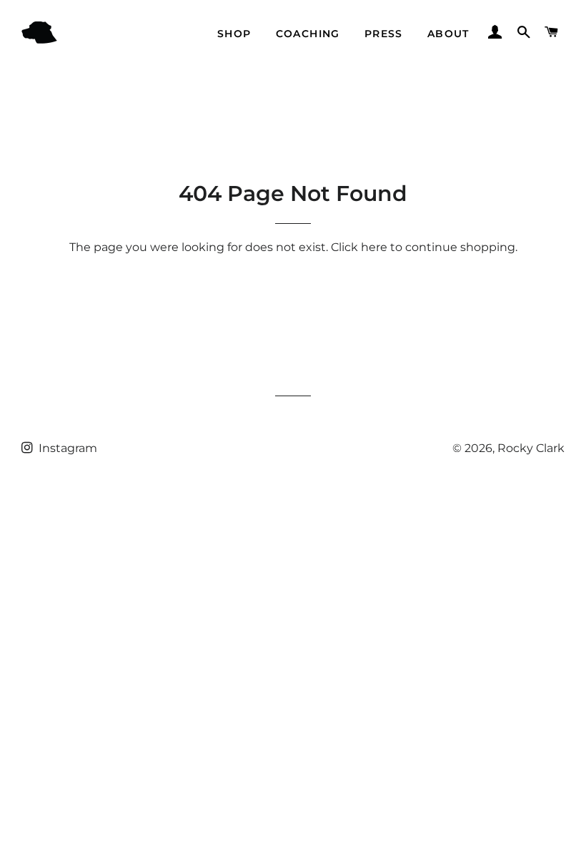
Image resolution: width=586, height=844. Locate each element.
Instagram (66, 448)
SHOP (234, 33)
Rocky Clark (531, 448)
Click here (359, 247)
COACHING (308, 33)
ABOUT (448, 33)
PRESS (383, 33)
